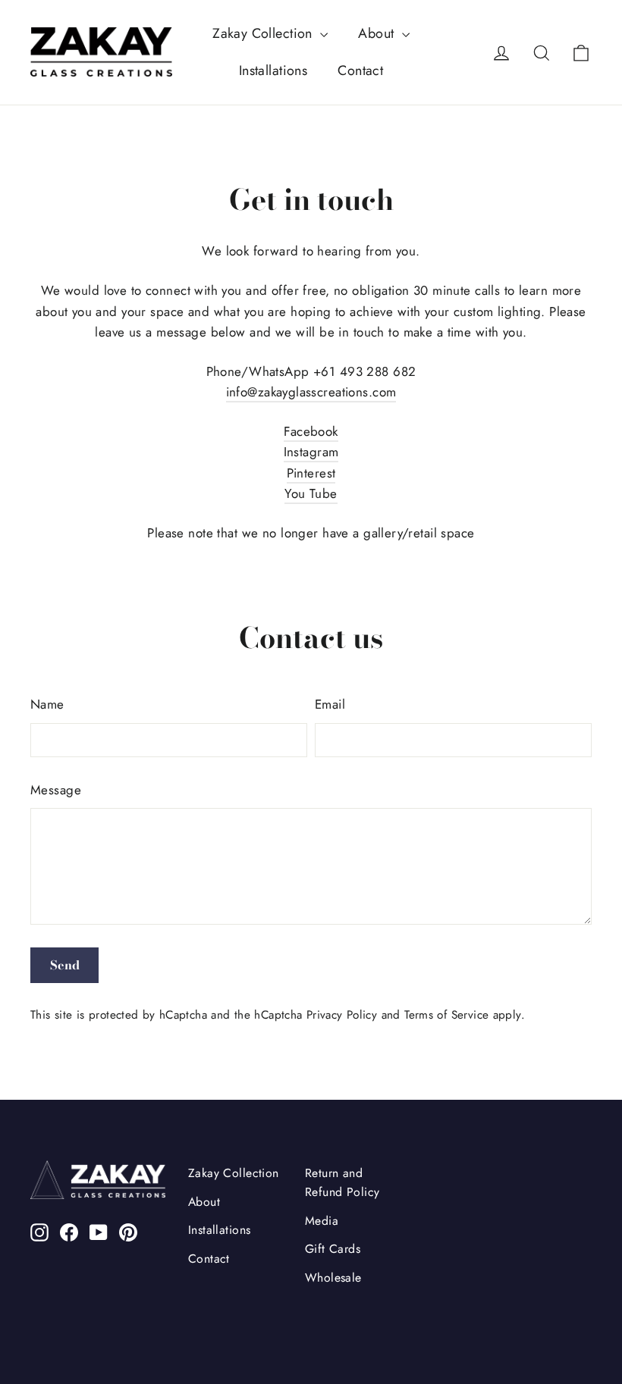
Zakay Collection (264, 33)
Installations (273, 70)
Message (55, 790)
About (378, 33)
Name (47, 704)
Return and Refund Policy (342, 1182)
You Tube (310, 493)
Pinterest (311, 473)
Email (330, 704)
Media (321, 1220)
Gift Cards (332, 1248)
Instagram (311, 452)
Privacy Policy (341, 1015)
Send (65, 965)
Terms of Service (446, 1015)
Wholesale (333, 1277)
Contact (360, 70)
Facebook (311, 431)
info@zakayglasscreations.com (311, 392)
